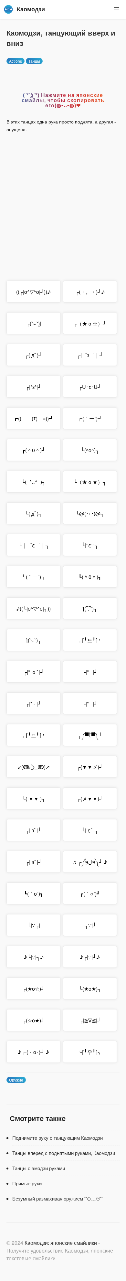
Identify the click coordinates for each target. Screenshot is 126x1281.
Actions (15, 61)
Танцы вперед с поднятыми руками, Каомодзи (63, 1152)
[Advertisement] (63, 201)
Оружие (16, 1080)
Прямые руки (27, 1183)
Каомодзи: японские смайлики (61, 1242)
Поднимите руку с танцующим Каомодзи (57, 1137)
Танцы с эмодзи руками (38, 1168)
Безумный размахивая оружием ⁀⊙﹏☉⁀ (57, 1198)
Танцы (34, 61)
